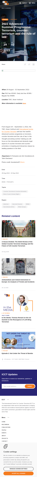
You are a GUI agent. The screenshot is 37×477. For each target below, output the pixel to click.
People (4, 430)
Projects (5, 438)
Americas (6, 204)
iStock (22, 162)
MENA (27, 204)
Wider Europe (22, 206)
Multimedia (5, 424)
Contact (4, 441)
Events (4, 432)
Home (3, 421)
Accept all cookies (18, 473)
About (4, 435)
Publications (6, 427)
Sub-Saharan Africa (8, 206)
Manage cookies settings (18, 468)
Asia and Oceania (17, 204)
